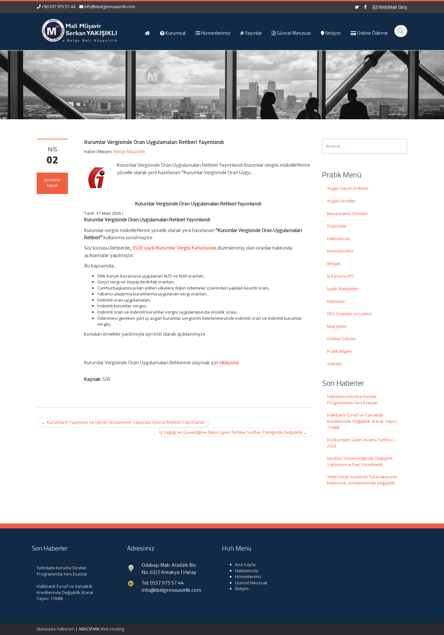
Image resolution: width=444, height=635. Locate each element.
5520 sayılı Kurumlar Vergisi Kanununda (174, 248)
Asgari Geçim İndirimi (347, 188)
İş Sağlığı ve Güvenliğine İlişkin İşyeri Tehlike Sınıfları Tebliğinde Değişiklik (233, 432)
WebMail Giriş (392, 7)
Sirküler (334, 364)
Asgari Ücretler (341, 201)
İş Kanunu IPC (340, 276)
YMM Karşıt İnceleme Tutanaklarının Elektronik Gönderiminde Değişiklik (362, 480)
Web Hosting (112, 629)
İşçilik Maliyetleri (343, 289)
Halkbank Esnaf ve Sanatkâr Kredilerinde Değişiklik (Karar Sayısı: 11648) (362, 421)
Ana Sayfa (245, 564)
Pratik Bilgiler (339, 351)
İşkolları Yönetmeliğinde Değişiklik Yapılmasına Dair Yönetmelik (360, 461)
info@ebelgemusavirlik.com (109, 6)
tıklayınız (229, 363)
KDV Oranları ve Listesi (349, 314)
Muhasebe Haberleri (55, 629)
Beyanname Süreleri (347, 213)
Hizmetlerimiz (340, 251)
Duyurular (337, 226)
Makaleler (337, 326)
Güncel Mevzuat (251, 583)
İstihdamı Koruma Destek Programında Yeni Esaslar (352, 400)
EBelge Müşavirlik (129, 151)
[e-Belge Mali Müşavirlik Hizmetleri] (79, 29)
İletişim (334, 263)
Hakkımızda (338, 238)
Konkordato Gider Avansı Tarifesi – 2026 (361, 443)
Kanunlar (336, 301)
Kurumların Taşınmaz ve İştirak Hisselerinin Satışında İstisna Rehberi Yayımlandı (123, 422)
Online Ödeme (341, 339)
